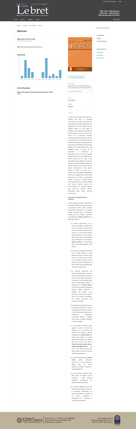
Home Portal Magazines (109, 1)
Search (117, 19)
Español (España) (102, 41)
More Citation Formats (75, 91)
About (38, 19)
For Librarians (100, 58)
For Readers (100, 52)
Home (18, 25)
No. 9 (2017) (33, 25)
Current (22, 19)
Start (15, 19)
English (99, 38)
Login (120, 1)
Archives (30, 19)
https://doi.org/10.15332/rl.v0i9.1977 (31, 47)
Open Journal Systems (103, 28)
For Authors (100, 55)
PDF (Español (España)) (77, 77)
